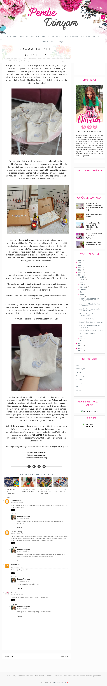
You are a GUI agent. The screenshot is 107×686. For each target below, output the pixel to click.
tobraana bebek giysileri (59, 61)
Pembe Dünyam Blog (40, 458)
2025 (80, 260)
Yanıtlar (14, 514)
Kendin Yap (80, 376)
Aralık (82, 277)
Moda (45, 36)
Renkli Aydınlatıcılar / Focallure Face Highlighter (94, 236)
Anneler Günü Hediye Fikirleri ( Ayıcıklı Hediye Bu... (90, 310)
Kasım (82, 280)
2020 (80, 272)
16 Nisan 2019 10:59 (17, 567)
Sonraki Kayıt (8, 656)
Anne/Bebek (71, 36)
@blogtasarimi (59, 682)
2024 (80, 263)
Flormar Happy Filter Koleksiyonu (86, 315)
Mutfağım (79, 379)
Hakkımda (48, 42)
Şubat (82, 338)
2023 (80, 265)
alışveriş (79, 383)
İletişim (60, 42)
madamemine (16, 500)
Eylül (82, 284)
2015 (80, 351)
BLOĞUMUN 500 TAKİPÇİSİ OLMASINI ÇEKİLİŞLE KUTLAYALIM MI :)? (94, 207)
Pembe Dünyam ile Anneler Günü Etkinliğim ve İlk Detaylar (93, 226)
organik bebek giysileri (25, 61)
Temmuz (83, 289)
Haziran (83, 292)
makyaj (78, 390)
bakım (78, 386)
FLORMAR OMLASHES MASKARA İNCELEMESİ (94, 243)
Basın (96, 36)
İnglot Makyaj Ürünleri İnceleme (91, 322)
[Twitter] (34, 466)
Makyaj (24, 36)
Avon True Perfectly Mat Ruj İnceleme (89, 326)
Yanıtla (13, 510)
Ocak (82, 341)
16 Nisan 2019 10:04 (17, 502)
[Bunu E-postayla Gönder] (44, 466)
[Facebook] (29, 466)
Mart (82, 336)
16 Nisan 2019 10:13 (17, 534)
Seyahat (56, 36)
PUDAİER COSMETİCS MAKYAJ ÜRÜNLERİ (91, 300)
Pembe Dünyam (23, 516)
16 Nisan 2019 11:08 (17, 594)
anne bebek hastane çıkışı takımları (35, 59)
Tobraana (29, 240)
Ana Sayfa (12, 36)
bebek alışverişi (60, 59)
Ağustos (83, 287)
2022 (80, 267)
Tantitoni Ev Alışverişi (87, 333)
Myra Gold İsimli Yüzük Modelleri (91, 330)
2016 (80, 348)
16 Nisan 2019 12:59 (23, 518)
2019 (80, 275)
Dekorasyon (80, 369)
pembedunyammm (40, 452)
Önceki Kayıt (64, 656)
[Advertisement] (91, 60)
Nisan (82, 297)
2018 (80, 343)
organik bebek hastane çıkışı (42, 61)
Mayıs (82, 294)
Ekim (82, 282)
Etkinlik (85, 36)
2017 (80, 346)
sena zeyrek (15, 565)
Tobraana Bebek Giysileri (88, 319)
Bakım (34, 36)
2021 (80, 270)
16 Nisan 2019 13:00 (23, 552)
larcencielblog (16, 531)
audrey (13, 592)
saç (77, 393)
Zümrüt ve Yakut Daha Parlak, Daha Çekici (90, 305)
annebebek (51, 59)
